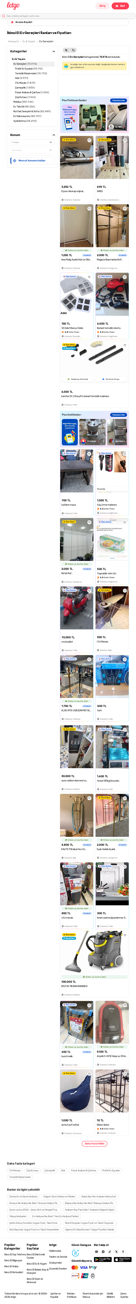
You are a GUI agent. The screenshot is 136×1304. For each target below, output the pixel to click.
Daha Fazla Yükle (94, 1143)
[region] (94, 117)
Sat (122, 5)
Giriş (102, 5)
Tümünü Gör (118, 100)
